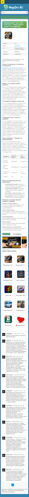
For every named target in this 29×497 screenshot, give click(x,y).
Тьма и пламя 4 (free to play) (21, 280)
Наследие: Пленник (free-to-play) (8, 280)
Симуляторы (17, 45)
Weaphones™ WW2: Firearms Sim (8, 265)
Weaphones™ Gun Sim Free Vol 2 (21, 265)
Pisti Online (8, 325)
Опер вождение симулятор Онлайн (8, 310)
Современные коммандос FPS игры (21, 310)
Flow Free (8, 295)
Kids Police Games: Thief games (21, 295)
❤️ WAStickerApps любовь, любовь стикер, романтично (21, 325)
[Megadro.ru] (14, 7)
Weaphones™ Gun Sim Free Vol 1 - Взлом (12, 68)
